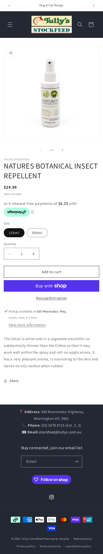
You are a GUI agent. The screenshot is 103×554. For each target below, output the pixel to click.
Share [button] (14, 380)
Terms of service (50, 546)
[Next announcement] (93, 5)
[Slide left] (40, 149)
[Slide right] (62, 149)
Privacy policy (25, 546)
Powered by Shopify (56, 538)
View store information (27, 325)
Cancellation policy (78, 546)
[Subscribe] (76, 461)
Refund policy (83, 538)
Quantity (10, 244)
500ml (37, 232)
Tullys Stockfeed (32, 538)
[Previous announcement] (9, 5)
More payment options (51, 298)
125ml (14, 232)
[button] (10, 24)
